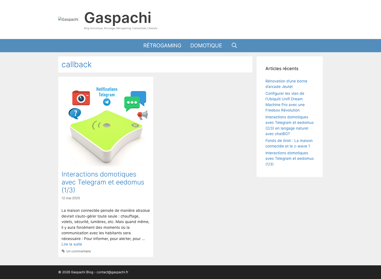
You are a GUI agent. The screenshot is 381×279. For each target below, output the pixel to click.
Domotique (206, 45)
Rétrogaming (162, 45)
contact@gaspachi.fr (112, 272)
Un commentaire (78, 251)
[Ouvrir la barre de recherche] (234, 45)
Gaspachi (117, 17)
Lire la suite (72, 244)
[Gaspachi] (68, 19)
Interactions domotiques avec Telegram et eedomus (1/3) (103, 182)
